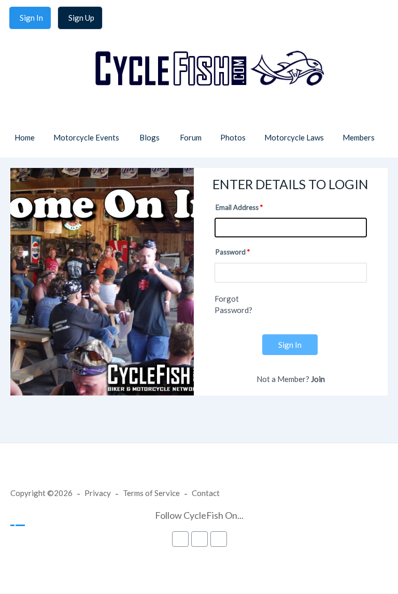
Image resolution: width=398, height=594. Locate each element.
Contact (206, 493)
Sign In (290, 344)
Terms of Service (151, 493)
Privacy (97, 493)
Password (231, 252)
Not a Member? (291, 379)
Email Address (237, 207)
